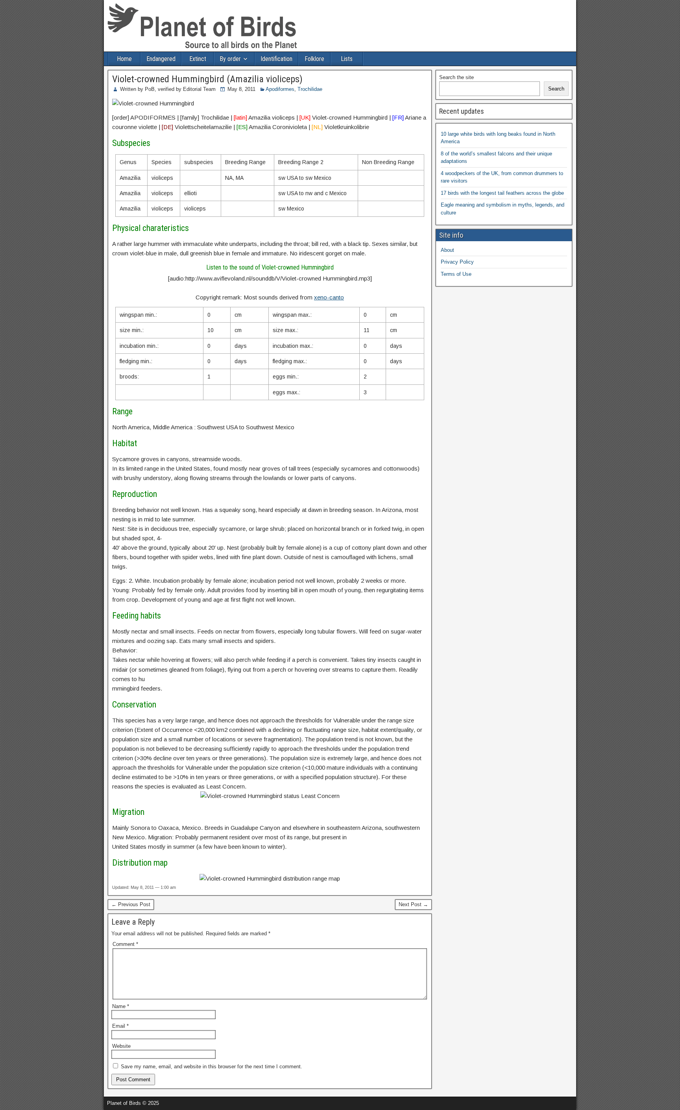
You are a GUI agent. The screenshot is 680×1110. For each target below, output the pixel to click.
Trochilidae (310, 89)
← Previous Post (130, 904)
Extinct (197, 59)
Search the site (456, 77)
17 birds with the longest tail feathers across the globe (502, 193)
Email (120, 1026)
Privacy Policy (457, 262)
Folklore (314, 59)
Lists (347, 59)
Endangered (161, 59)
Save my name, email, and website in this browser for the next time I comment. (211, 1066)
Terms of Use (456, 274)
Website (121, 1046)
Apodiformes (280, 89)
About (447, 250)
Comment (125, 944)
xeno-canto (329, 297)
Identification (276, 59)
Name (120, 1006)
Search (556, 89)
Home (124, 59)
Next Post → (413, 904)
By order (230, 59)
